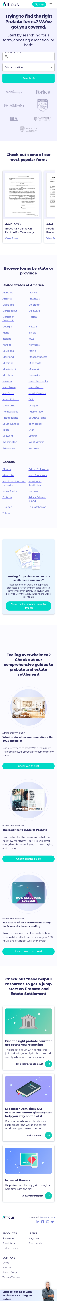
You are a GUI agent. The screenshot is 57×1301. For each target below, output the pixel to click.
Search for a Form (13, 52)
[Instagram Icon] (47, 1221)
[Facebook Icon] (42, 1221)
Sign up (39, 4)
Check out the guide (28, 858)
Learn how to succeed (28, 951)
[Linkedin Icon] (38, 1221)
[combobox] (28, 67)
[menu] (51, 4)
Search (26, 78)
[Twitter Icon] (52, 1221)
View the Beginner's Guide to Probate (28, 606)
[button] (22, 207)
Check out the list (28, 766)
